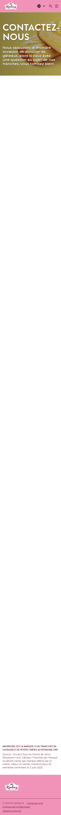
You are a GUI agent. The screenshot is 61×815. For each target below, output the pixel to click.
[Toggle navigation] (56, 6)
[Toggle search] (50, 6)
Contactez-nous (35, 803)
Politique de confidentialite (16, 807)
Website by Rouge (12, 811)
